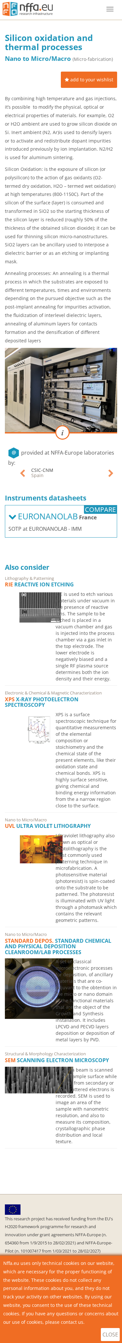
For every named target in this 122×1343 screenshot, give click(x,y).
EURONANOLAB (60, 470)
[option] (79, 473)
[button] (89, 80)
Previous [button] (23, 473)
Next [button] (111, 473)
